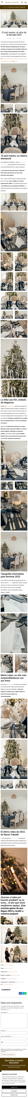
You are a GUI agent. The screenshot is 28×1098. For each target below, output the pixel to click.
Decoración (18, 38)
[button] (2, 2)
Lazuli (15, 61)
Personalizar (14, 1091)
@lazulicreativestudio (11, 978)
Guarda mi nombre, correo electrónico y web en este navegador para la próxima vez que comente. (14, 1050)
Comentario (4, 1012)
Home (4, 7)
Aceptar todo (14, 1087)
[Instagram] (25, 2)
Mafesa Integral (9, 61)
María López (5, 58)
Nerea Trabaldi (13, 58)
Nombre (3, 1030)
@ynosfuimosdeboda (7, 984)
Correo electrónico (6, 1036)
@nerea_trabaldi (8, 968)
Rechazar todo (14, 1094)
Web (2, 1042)
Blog (7, 7)
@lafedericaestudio (12, 971)
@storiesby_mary (8, 965)
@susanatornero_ (20, 982)
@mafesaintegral (15, 975)
